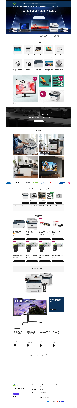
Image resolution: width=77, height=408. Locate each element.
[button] (63, 3)
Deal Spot (14, 6)
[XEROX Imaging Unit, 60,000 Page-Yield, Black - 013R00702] (58, 224)
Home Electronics (37, 6)
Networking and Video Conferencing (45, 6)
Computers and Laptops (23, 6)
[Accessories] (28, 63)
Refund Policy (34, 394)
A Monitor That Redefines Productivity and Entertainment (45, 332)
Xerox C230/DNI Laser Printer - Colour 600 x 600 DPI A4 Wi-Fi (18, 232)
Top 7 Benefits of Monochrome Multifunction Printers (57, 332)
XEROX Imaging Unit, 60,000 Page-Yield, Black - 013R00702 (57, 232)
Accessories (28, 69)
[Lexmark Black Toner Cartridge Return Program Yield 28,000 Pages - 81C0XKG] (32, 247)
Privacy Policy (34, 389)
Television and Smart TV (49, 70)
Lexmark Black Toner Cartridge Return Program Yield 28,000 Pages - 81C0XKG (31, 255)
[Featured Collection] (59, 63)
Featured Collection (59, 69)
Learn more (41, 0)
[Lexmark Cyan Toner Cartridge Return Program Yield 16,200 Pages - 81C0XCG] (58, 247)
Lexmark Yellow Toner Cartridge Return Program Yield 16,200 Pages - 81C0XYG (18, 255)
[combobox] (39, 3)
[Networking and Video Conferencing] (17, 63)
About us (33, 386)
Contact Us (33, 387)
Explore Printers (39, 121)
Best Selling (38, 69)
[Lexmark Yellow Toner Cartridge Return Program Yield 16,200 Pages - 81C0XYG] (19, 247)
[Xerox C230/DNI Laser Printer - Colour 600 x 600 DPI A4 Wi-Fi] (19, 224)
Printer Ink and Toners (38, 54)
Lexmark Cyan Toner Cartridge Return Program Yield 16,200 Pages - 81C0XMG (44, 255)
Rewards (57, 6)
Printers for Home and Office (28, 55)
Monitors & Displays (43, 394)
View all (38, 131)
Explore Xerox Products (19, 152)
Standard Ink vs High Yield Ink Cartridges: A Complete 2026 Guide (19, 332)
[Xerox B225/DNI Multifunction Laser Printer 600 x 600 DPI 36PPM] (32, 224)
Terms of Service (34, 395)
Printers (18, 6)
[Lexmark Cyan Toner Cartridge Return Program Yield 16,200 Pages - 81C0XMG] (45, 247)
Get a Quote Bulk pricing (39, 17)
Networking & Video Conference (44, 397)
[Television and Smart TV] (48, 63)
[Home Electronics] (17, 49)
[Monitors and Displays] (59, 49)
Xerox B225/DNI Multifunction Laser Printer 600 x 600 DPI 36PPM (31, 232)
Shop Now (52, 309)
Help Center (53, 6)
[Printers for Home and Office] (28, 49)
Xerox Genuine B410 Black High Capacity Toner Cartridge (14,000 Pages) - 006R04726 (44, 232)
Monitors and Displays (31, 6)
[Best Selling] (38, 63)
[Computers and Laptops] (48, 49)
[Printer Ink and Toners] (38, 49)
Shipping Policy (34, 392)
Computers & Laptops (43, 392)
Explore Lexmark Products (45, 152)
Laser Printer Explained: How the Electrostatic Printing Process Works (31, 332)
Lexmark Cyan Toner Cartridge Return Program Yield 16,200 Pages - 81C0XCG (57, 255)
